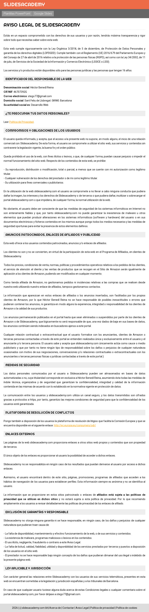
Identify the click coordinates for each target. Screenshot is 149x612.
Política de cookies (126, 607)
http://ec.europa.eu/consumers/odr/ (75, 425)
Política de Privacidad (21, 122)
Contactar (68, 607)
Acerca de (55, 607)
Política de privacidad (102, 607)
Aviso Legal (82, 607)
